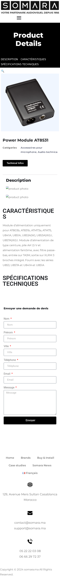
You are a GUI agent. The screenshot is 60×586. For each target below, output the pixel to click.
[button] (2, 71)
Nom (7, 318)
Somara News (41, 465)
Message (9, 387)
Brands (25, 457)
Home (10, 457)
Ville (6, 346)
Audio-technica (47, 152)
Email (7, 373)
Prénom (9, 332)
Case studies (17, 465)
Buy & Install (45, 457)
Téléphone (10, 360)
